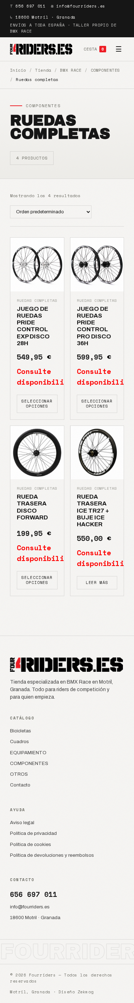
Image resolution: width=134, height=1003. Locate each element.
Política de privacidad (33, 833)
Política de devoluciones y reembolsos (52, 855)
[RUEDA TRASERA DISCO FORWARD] (37, 453)
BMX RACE (70, 70)
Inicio (18, 70)
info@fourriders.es (80, 6)
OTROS (19, 774)
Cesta (94, 49)
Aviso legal (22, 822)
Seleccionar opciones (37, 403)
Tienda (43, 70)
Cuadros (19, 741)
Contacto (20, 785)
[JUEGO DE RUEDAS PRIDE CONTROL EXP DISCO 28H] (37, 264)
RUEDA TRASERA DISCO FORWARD (32, 507)
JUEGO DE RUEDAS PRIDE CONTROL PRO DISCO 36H (94, 326)
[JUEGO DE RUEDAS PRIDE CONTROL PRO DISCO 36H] (97, 264)
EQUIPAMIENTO (28, 752)
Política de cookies (30, 844)
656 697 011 (30, 6)
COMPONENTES (105, 70)
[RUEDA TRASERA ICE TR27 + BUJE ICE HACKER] (97, 453)
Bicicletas (20, 730)
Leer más (97, 582)
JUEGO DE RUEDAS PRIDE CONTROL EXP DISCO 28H (33, 326)
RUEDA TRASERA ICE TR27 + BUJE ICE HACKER (93, 510)
